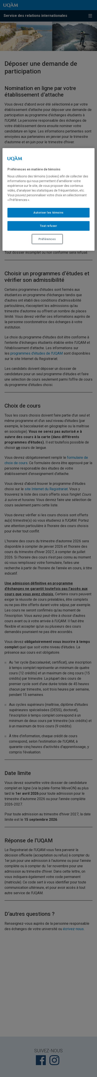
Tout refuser (48, 225)
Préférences (47, 239)
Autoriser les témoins (48, 212)
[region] (48, 199)
